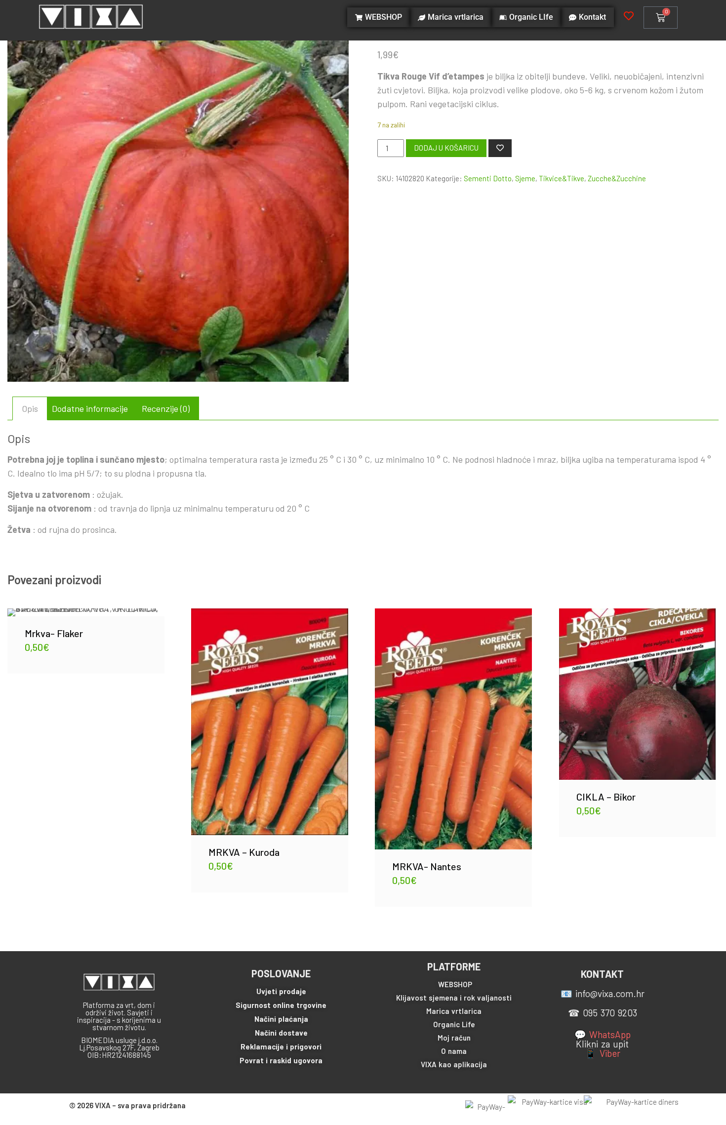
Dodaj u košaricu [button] (86, 605)
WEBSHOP (455, 984)
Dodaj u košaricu (446, 147)
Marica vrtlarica (454, 1010)
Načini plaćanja (281, 1018)
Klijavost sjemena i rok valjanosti (454, 997)
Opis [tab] (30, 408)
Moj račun (454, 1037)
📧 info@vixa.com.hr (603, 993)
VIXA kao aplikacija (454, 1064)
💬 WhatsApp (602, 1034)
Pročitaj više (453, 721)
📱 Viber (602, 1053)
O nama (454, 1050)
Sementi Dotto (488, 178)
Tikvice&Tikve (561, 178)
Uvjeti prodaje (281, 991)
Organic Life (454, 1024)
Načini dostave (281, 1032)
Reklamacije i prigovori (281, 1046)
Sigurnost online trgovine (281, 1005)
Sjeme (525, 178)
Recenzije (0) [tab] (166, 408)
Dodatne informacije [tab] (90, 408)
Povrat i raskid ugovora (281, 1060)
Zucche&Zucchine (617, 178)
